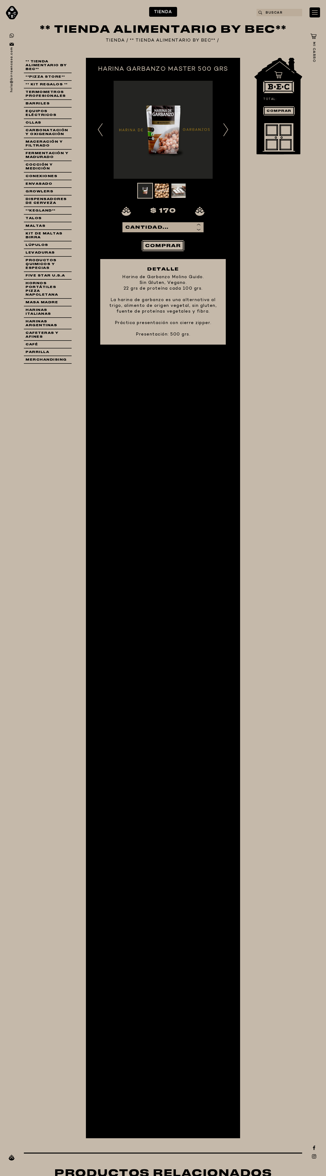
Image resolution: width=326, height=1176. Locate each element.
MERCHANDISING (46, 359)
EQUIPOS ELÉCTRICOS (41, 113)
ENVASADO (39, 183)
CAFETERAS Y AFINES (42, 334)
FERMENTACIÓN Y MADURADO (47, 155)
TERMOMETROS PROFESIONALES (46, 94)
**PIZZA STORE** (45, 76)
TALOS (34, 218)
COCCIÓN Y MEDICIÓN (39, 166)
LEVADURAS (40, 252)
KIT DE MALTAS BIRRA (44, 235)
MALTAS (35, 225)
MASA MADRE (42, 302)
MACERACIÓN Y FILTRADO (44, 143)
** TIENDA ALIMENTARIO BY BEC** (172, 40)
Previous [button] (100, 129)
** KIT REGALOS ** (47, 84)
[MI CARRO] (313, 36)
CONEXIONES (41, 176)
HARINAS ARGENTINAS (41, 323)
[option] (163, 130)
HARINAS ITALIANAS (38, 312)
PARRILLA (37, 352)
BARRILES (38, 103)
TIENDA (163, 12)
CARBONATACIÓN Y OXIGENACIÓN (47, 132)
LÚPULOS (37, 245)
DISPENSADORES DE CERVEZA (46, 201)
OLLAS (33, 122)
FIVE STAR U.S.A (45, 275)
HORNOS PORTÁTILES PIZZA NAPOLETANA (42, 289)
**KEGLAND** (41, 210)
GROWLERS (39, 191)
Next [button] (226, 129)
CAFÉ (32, 344)
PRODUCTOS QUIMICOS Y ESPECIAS (41, 264)
